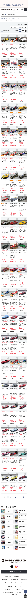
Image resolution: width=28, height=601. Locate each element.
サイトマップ (14, 594)
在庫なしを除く (6, 30)
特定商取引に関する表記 (8, 592)
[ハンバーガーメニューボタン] (25, 9)
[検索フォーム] (22, 9)
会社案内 (7, 589)
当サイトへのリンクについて (20, 592)
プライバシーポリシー (20, 589)
